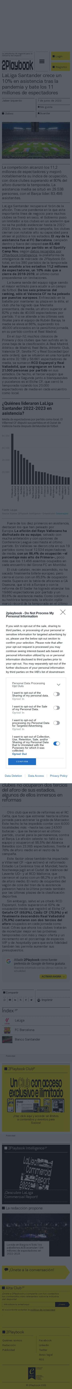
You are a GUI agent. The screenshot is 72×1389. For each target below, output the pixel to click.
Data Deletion (13, 775)
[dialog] (36, 694)
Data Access (36, 775)
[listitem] (36, 684)
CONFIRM (22, 761)
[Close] (64, 613)
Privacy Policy (58, 775)
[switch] (56, 694)
